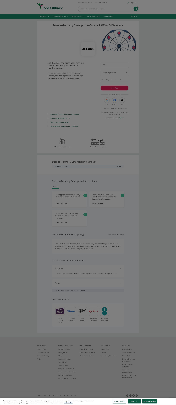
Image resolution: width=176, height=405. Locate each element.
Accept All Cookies (150, 401)
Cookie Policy (68, 403)
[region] (88, 401)
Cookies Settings (119, 401)
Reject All (134, 401)
